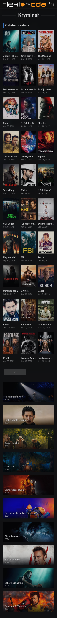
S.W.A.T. (25, 291)
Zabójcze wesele (46, 89)
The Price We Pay (12, 156)
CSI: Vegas (8, 224)
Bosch (41, 291)
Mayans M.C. (9, 257)
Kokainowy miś (28, 89)
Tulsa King (8, 190)
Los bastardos (10, 89)
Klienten (42, 123)
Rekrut (41, 257)
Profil (6, 358)
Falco (6, 324)
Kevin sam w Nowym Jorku (34, 56)
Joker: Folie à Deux (13, 56)
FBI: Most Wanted (29, 224)
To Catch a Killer (29, 123)
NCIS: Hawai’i (44, 190)
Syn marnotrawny (47, 224)
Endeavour (26, 324)
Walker (24, 190)
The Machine (44, 56)
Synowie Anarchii (29, 358)
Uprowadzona (10, 291)
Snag (6, 123)
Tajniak (41, 156)
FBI (22, 257)
